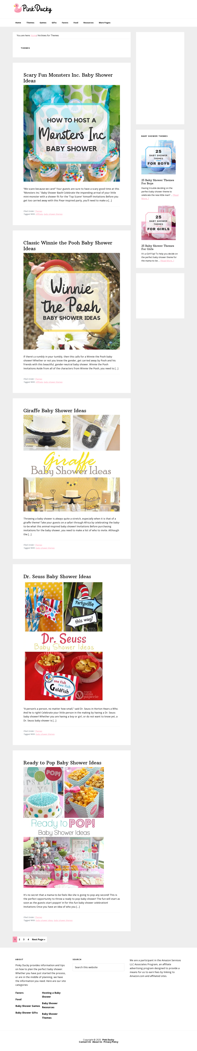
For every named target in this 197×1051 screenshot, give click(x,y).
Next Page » (38, 940)
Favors (19, 992)
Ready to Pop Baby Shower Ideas (62, 763)
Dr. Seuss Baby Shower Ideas (57, 576)
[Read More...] (167, 260)
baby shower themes (53, 214)
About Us (97, 1041)
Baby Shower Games (27, 1006)
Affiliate (39, 214)
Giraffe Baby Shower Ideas (54, 411)
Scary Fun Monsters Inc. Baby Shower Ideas (68, 78)
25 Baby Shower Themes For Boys (157, 181)
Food (18, 999)
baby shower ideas (44, 920)
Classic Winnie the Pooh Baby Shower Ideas (67, 246)
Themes (38, 211)
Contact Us (85, 1041)
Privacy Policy (111, 1041)
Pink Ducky (33, 8)
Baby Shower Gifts (26, 1012)
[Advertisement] (135, 9)
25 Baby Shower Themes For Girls (157, 247)
